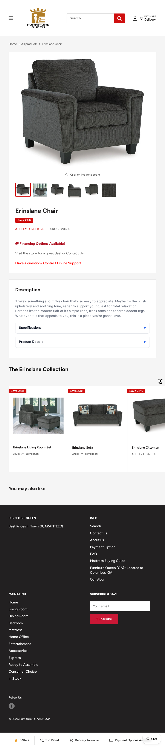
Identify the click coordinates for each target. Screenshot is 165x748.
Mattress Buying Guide (107, 561)
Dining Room (18, 616)
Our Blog (97, 579)
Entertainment (20, 644)
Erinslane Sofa (82, 447)
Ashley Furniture (29, 229)
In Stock (15, 678)
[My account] (135, 18)
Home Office (19, 637)
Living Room (18, 609)
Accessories (18, 651)
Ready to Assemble (23, 665)
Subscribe (104, 619)
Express (15, 658)
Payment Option (102, 547)
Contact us (98, 533)
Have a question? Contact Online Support (48, 263)
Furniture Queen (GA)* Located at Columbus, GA (116, 570)
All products (29, 44)
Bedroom (16, 623)
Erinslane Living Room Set (32, 447)
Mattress (15, 630)
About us (97, 540)
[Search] (119, 18)
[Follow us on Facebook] (12, 706)
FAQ (93, 554)
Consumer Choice (23, 671)
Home (13, 44)
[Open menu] (11, 18)
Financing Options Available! (42, 244)
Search (95, 526)
